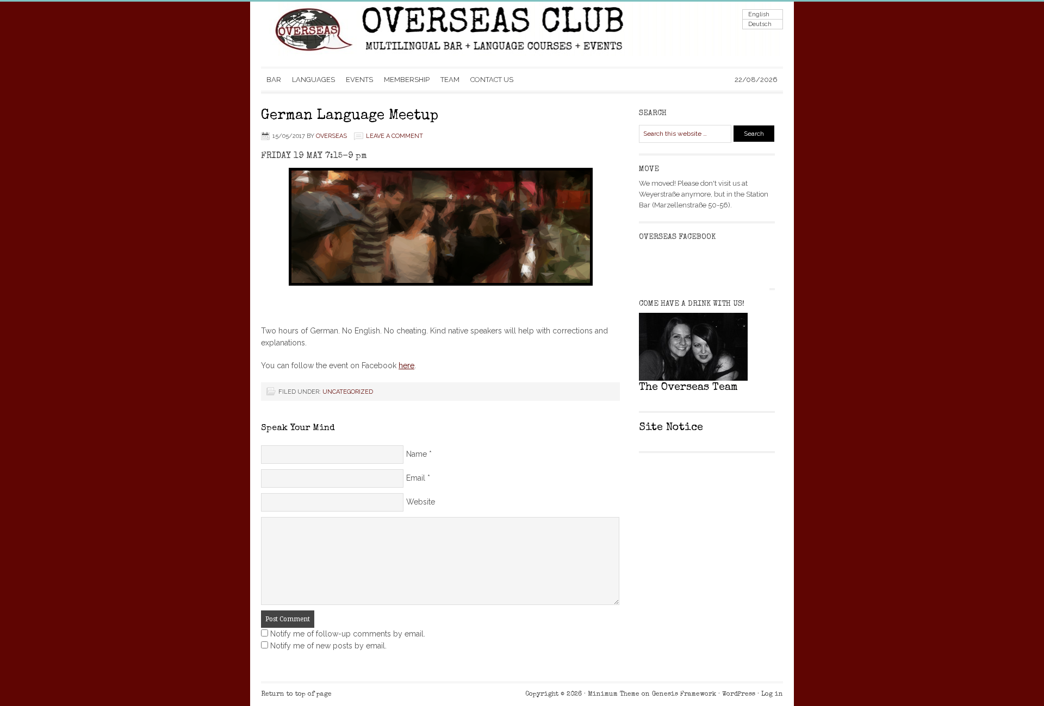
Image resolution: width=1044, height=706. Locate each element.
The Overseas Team (688, 387)
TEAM (449, 79)
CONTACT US (491, 79)
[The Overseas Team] (696, 378)
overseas (331, 136)
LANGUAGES (313, 79)
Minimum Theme (613, 694)
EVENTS (359, 79)
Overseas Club (369, 34)
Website (420, 501)
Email (415, 478)
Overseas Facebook (677, 237)
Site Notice (671, 428)
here (406, 365)
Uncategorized (347, 391)
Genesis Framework (684, 694)
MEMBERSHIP (407, 79)
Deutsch (760, 24)
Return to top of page (296, 694)
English (758, 14)
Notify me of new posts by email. (328, 645)
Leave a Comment (394, 136)
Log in (772, 694)
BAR (273, 79)
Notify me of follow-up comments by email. (347, 633)
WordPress (738, 694)
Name (416, 454)
